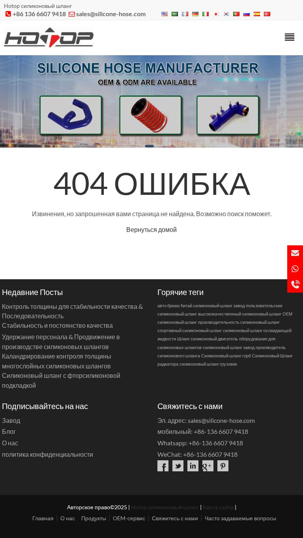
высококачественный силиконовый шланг (239, 313)
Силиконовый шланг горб (226, 355)
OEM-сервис (129, 518)
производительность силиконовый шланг (239, 322)
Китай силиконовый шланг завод (213, 305)
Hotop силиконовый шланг (165, 507)
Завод (11, 420)
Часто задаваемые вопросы (240, 518)
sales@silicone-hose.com (111, 13)
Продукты (93, 518)
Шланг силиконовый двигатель (207, 338)
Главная (43, 518)
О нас (10, 442)
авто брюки (168, 305)
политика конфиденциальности (47, 454)
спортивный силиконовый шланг (189, 330)
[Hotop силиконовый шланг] (49, 45)
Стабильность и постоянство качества (57, 325)
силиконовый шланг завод (228, 347)
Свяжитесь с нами (175, 518)
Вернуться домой (151, 229)
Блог (9, 431)
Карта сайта (218, 507)
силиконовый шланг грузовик (208, 363)
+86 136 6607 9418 (39, 13)
